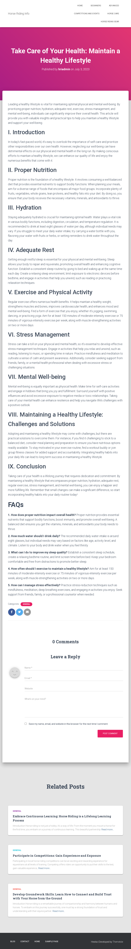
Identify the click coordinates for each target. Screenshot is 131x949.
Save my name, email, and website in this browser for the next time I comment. (68, 724)
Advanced (114, 5)
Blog (12, 941)
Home (80, 5)
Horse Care (113, 13)
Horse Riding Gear (110, 21)
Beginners (96, 5)
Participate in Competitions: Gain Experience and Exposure (57, 855)
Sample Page (51, 941)
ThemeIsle (118, 942)
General (26, 604)
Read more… (107, 829)
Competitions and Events (86, 13)
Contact (24, 941)
